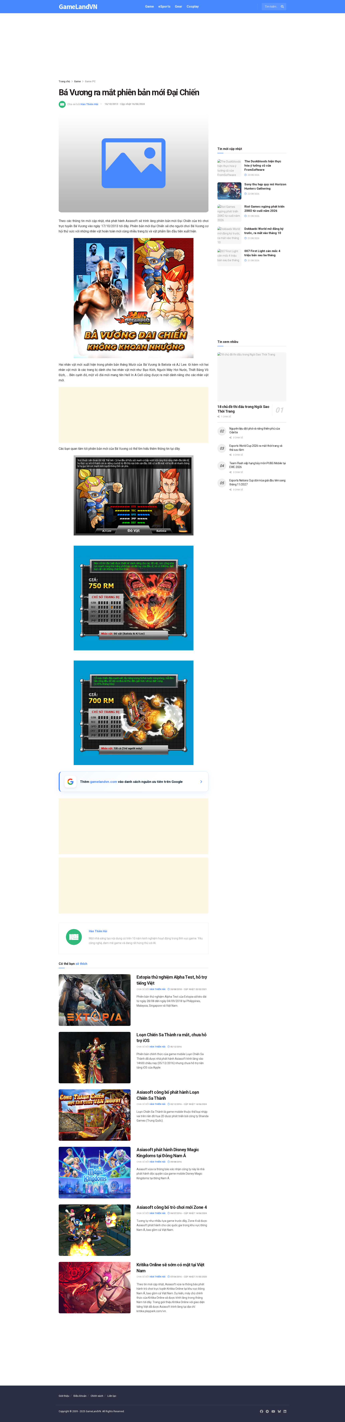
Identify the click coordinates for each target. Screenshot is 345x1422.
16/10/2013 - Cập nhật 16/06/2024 (125, 103)
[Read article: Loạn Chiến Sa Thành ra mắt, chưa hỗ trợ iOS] (95, 1057)
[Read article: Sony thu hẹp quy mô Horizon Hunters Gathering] (229, 191)
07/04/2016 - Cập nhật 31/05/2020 (188, 1276)
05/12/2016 (175, 1046)
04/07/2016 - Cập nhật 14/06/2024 (188, 1213)
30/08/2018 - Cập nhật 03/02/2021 (188, 989)
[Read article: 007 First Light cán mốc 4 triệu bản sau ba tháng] (229, 257)
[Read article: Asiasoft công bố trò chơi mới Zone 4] (95, 1230)
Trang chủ (64, 81)
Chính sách (97, 1395)
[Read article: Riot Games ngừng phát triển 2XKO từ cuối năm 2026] (229, 213)
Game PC (90, 81)
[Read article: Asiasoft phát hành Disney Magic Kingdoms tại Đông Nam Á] (95, 1172)
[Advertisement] (172, 47)
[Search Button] (282, 6)
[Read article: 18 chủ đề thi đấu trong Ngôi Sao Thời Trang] (251, 377)
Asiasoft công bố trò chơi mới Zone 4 (172, 1207)
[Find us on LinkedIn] (285, 1411)
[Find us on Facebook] (261, 1411)
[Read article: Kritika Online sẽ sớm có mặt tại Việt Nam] (95, 1287)
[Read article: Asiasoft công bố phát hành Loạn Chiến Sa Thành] (95, 1115)
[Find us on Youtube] (273, 1411)
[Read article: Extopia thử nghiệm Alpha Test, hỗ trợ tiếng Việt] (95, 1000)
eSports (164, 6)
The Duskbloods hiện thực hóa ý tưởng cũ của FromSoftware (262, 166)
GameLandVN (78, 6)
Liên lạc (111, 1395)
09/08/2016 (175, 1162)
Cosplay (193, 6)
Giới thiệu (64, 1395)
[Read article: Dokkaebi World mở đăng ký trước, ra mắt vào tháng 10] (229, 235)
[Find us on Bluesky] (279, 1411)
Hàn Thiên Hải (89, 103)
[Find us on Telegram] (267, 1411)
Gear (178, 6)
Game (149, 6)
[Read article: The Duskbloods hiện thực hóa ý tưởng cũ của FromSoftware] (229, 168)
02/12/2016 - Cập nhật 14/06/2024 (188, 1104)
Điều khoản (79, 1395)
